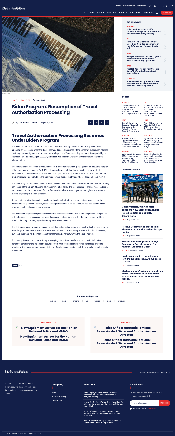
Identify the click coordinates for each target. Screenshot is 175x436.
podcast (22, 265)
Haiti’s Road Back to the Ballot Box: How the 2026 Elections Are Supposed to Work (141, 259)
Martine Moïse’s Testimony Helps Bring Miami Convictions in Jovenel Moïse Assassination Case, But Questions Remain (142, 275)
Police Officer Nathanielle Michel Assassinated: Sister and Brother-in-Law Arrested (127, 343)
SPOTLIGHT (148, 135)
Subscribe (164, 403)
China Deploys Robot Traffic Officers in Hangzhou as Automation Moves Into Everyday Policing (144, 31)
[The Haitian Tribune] (14, 122)
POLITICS (25, 100)
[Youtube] (172, 6)
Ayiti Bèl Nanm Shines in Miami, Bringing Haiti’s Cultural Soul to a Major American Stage (153, 142)
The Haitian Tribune (28, 123)
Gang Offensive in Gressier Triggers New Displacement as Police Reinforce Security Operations (144, 58)
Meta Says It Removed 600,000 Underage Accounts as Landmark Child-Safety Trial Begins (131, 158)
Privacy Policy (152, 408)
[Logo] (16, 372)
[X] (169, 6)
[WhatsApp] (107, 122)
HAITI (15, 100)
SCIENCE (131, 26)
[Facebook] (163, 6)
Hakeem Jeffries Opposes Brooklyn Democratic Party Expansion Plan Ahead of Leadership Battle (143, 83)
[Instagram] (166, 6)
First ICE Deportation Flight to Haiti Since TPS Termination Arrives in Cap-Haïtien (143, 71)
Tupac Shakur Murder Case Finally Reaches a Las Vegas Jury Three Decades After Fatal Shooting (153, 158)
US (128, 39)
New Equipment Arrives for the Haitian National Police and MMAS (48, 338)
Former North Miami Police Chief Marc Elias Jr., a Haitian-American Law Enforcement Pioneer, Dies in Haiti (143, 45)
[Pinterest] (101, 122)
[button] (155, 6)
